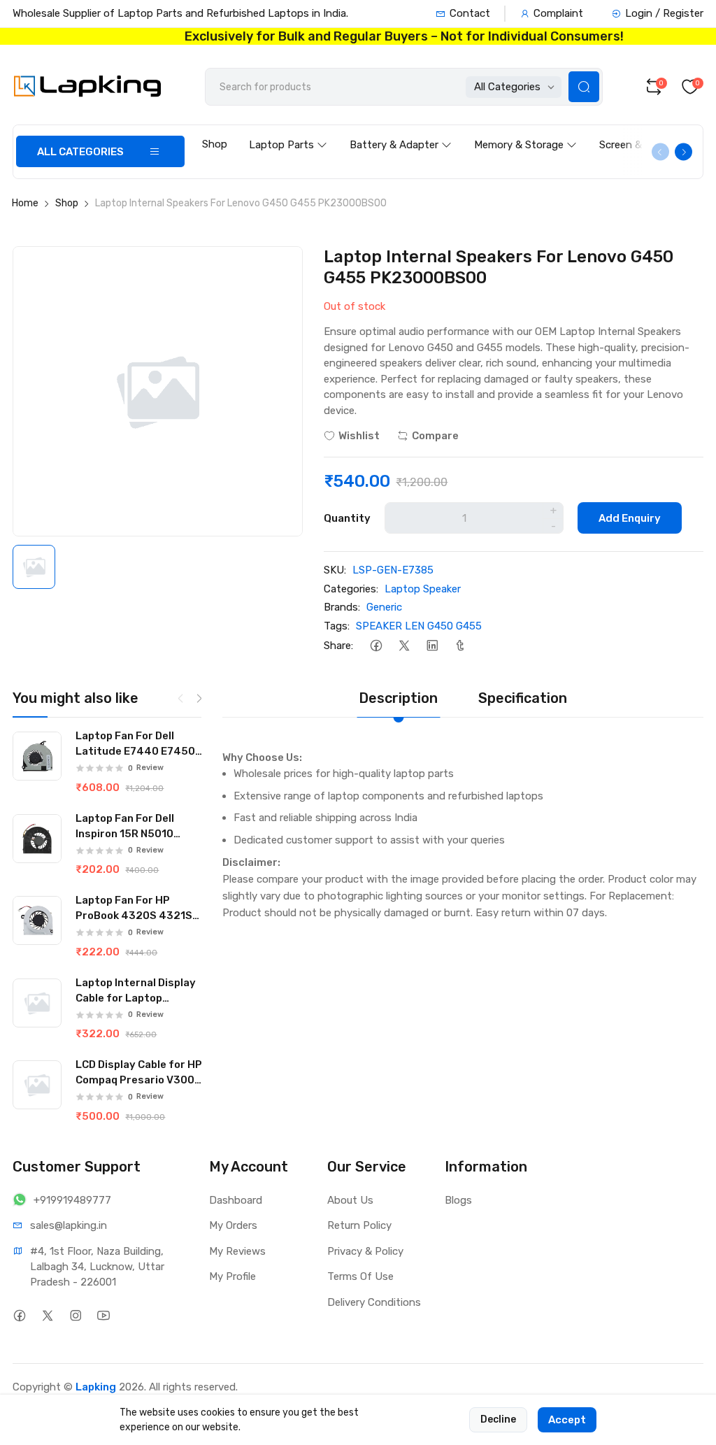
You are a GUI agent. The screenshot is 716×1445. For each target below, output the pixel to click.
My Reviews (237, 1251)
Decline (498, 1419)
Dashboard (235, 1200)
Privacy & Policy (365, 1251)
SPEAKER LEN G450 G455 (419, 626)
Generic (384, 607)
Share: (338, 645)
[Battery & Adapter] (400, 131)
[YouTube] (103, 1316)
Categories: (351, 589)
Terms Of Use (360, 1276)
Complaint (558, 13)
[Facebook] (376, 645)
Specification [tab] (522, 698)
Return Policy (359, 1225)
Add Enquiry (630, 518)
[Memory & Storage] (525, 131)
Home (25, 203)
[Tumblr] (460, 645)
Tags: (337, 626)
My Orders (233, 1225)
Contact (470, 13)
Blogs (458, 1200)
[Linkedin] (432, 645)
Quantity (347, 518)
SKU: (335, 570)
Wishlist (359, 435)
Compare (435, 435)
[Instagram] (75, 1316)
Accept (567, 1420)
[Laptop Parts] (288, 131)
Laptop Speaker (423, 589)
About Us (350, 1200)
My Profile (232, 1276)
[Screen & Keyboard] (651, 131)
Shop (214, 144)
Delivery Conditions (374, 1302)
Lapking (96, 1387)
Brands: (342, 607)
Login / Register (664, 13)
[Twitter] (404, 645)
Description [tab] (398, 698)
